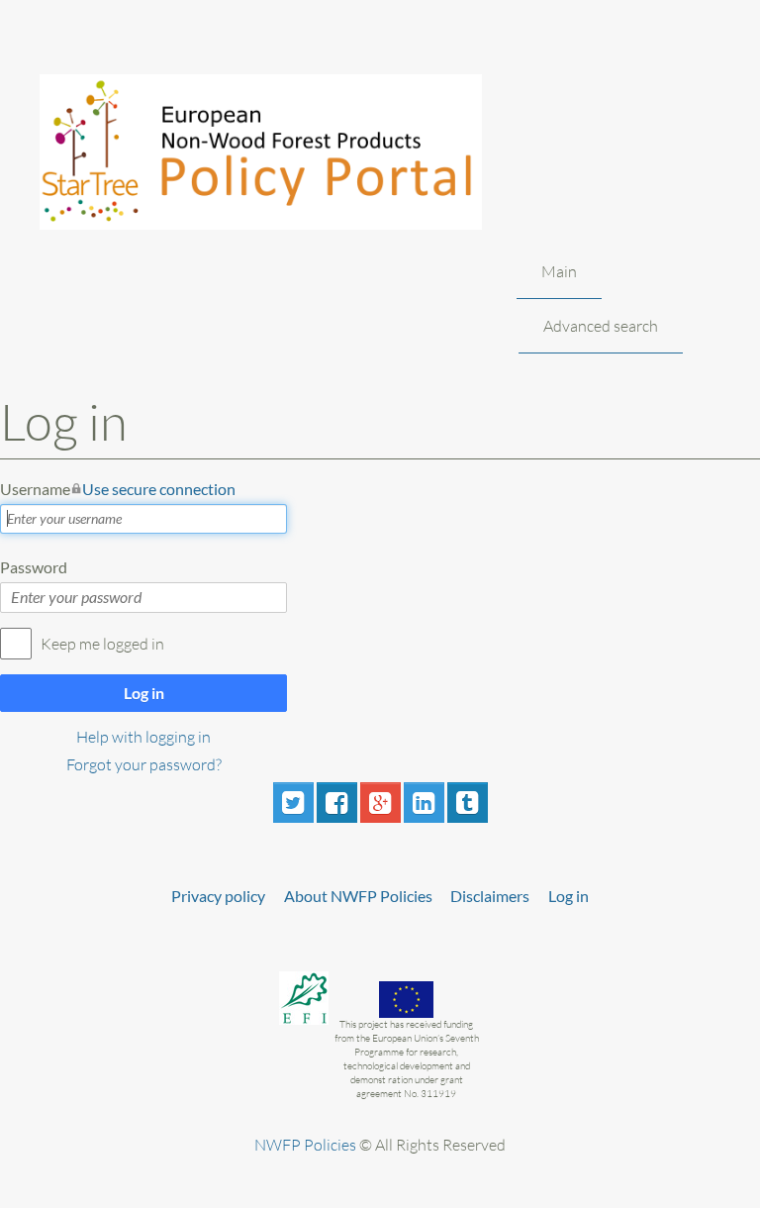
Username (118, 488)
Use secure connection (159, 488)
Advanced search (600, 326)
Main (559, 271)
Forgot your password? (144, 764)
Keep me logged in (102, 644)
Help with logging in (143, 737)
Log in (144, 692)
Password (33, 566)
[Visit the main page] (285, 152)
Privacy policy (218, 895)
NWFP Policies (305, 1145)
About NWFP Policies (358, 895)
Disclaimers (489, 895)
